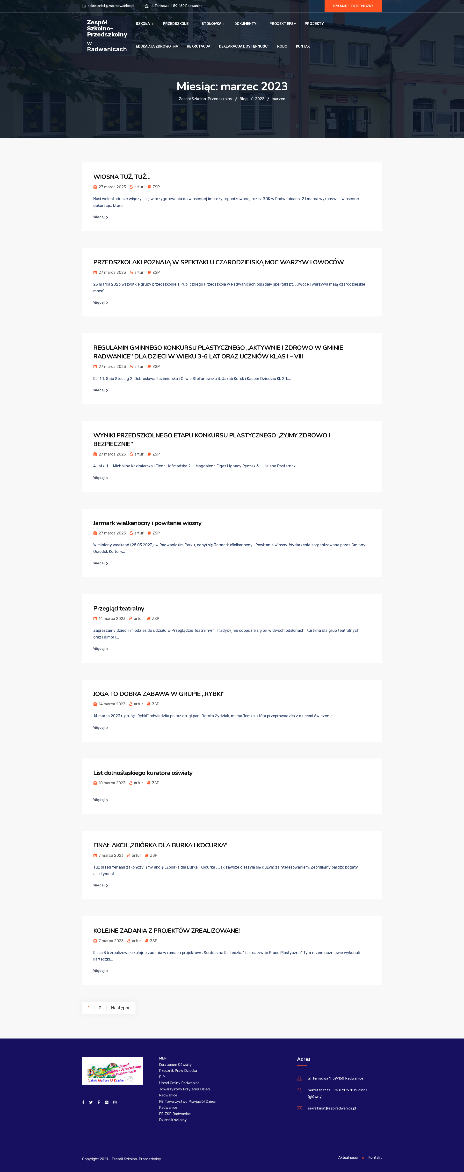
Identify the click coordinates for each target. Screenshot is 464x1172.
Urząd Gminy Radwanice (179, 1083)
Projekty (314, 23)
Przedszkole (175, 23)
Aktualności (348, 1157)
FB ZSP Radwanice (175, 1114)
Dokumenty (245, 23)
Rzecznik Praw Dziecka (178, 1070)
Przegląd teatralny (118, 608)
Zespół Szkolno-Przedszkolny (107, 28)
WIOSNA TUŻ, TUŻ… (121, 177)
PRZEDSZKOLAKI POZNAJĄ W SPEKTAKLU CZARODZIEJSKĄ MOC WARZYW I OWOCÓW (218, 262)
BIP (162, 1077)
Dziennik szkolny (173, 1120)
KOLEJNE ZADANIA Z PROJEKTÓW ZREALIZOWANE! (166, 930)
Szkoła (143, 23)
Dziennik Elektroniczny (353, 6)
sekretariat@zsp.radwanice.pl (111, 6)
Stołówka (211, 23)
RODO (282, 46)
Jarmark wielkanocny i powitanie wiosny (147, 523)
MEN (163, 1058)
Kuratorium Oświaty (175, 1064)
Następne (120, 1008)
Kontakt (304, 46)
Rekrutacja (198, 46)
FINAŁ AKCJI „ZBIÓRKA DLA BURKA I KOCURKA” (160, 845)
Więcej (99, 217)
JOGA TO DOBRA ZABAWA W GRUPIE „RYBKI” (158, 694)
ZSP (156, 187)
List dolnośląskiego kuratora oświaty (143, 773)
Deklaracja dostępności (243, 46)
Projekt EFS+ (282, 23)
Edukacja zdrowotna (157, 46)
